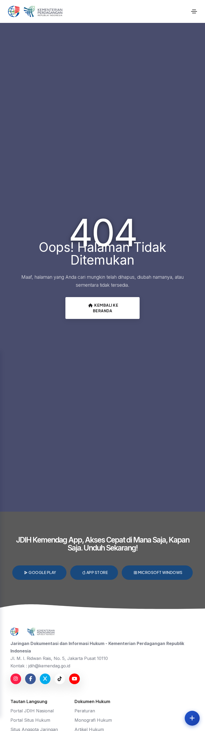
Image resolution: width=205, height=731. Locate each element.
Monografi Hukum (93, 720)
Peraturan (84, 710)
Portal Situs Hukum (30, 720)
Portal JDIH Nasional (32, 710)
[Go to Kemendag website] (43, 11)
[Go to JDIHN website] (13, 11)
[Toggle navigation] (194, 11)
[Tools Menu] (192, 718)
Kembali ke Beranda (106, 308)
